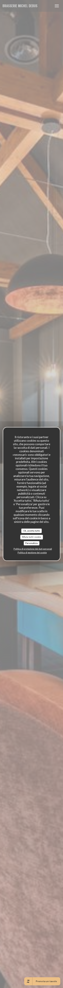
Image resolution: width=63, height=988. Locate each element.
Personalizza (31, 543)
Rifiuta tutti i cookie (31, 537)
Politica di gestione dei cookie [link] (32, 552)
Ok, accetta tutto (31, 530)
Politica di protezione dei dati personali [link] (33, 549)
